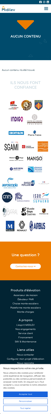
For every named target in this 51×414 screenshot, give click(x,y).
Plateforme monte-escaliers (25, 308)
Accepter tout (25, 394)
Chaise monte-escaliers (25, 304)
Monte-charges (25, 312)
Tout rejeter (25, 408)
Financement (25, 337)
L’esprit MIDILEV (25, 325)
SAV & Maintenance (25, 342)
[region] (25, 389)
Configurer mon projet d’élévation (25, 359)
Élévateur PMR (26, 299)
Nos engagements (25, 329)
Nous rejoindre (25, 363)
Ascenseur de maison (26, 295)
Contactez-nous (25, 266)
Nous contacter (25, 355)
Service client (25, 333)
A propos (25, 320)
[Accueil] (8, 8)
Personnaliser (25, 401)
